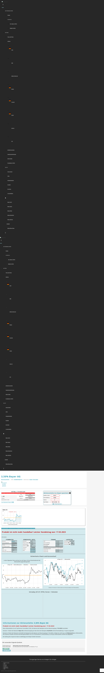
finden (9, 15)
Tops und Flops (10, 36)
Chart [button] (23, 528)
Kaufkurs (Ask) (47, 495)
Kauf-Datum (46, 502)
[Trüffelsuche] (3, 237)
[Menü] (3, 7)
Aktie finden (10, 158)
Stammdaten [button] (19, 528)
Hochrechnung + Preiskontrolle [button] (8, 528)
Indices (9, 41)
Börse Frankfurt (33, 550)
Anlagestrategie (11, 180)
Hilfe (8, 176)
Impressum (5, 666)
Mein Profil (10, 202)
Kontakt (9, 184)
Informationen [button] (32, 528)
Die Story (9, 189)
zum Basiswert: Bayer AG (7, 502)
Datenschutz (5, 667)
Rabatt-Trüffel (13, 28)
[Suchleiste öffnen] (3, 4)
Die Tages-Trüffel (13, 23)
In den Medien (10, 193)
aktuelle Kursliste (9, 385)
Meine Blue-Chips (11, 228)
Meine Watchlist (11, 215)
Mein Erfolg (10, 210)
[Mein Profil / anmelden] (6, 197)
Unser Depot (10, 171)
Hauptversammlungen (12, 154)
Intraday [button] (27, 528)
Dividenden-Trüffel (11, 163)
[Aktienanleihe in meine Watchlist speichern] (4, 484)
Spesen (45, 499)
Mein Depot (10, 206)
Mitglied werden (6, 662)
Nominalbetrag (47, 497)
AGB (4, 668)
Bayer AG (13, 541)
